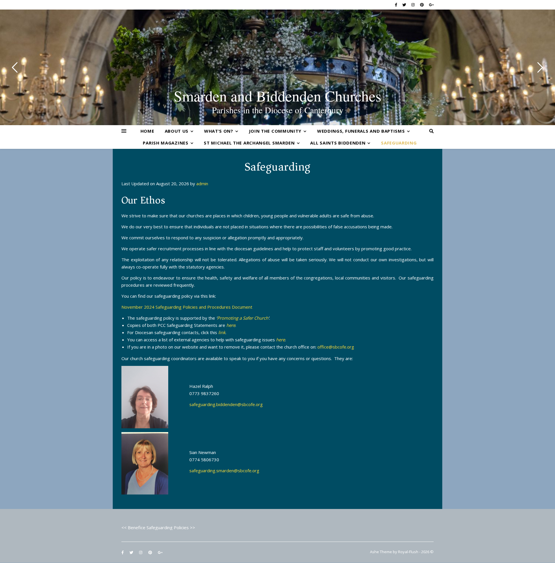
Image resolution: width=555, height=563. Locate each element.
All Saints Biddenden (337, 143)
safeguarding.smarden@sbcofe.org (224, 470)
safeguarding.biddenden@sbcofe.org (226, 404)
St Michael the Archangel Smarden (249, 143)
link (221, 332)
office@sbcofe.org (335, 347)
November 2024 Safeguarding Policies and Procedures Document (186, 307)
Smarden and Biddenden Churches (277, 95)
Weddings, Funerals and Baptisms (361, 131)
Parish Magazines (165, 143)
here (230, 325)
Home (147, 131)
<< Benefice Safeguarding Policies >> (158, 527)
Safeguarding (399, 143)
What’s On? (218, 131)
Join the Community (275, 131)
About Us (177, 131)
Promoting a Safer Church (242, 318)
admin (202, 183)
